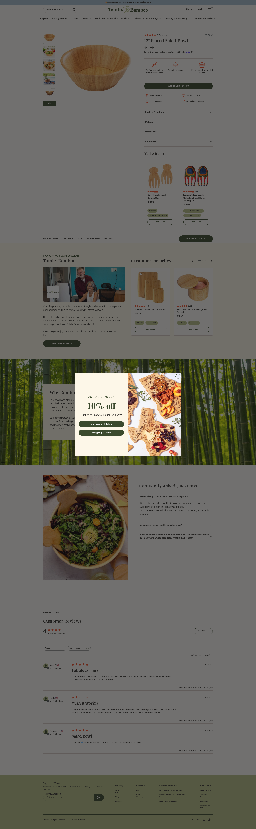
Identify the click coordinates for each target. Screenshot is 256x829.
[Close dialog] (178, 376)
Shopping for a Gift (101, 432)
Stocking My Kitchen (101, 424)
